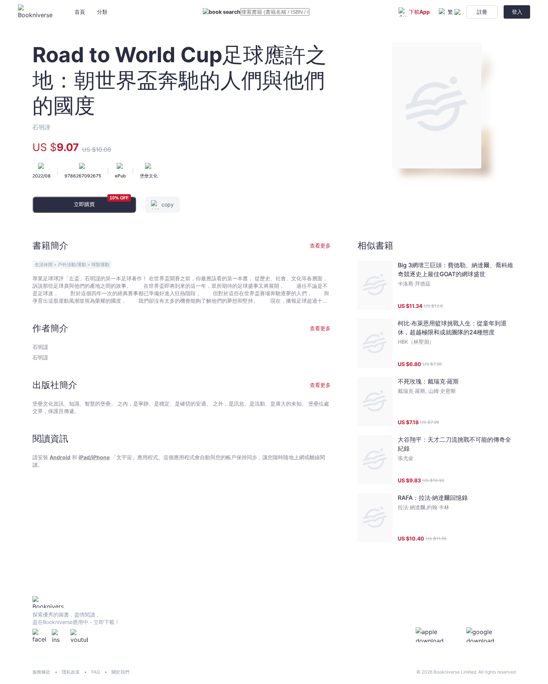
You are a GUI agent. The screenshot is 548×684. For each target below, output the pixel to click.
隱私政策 (71, 672)
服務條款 (41, 672)
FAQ (95, 672)
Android (60, 457)
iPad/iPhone (94, 457)
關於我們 (120, 672)
